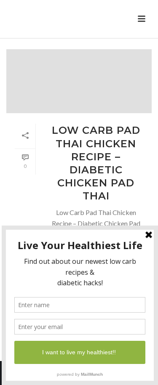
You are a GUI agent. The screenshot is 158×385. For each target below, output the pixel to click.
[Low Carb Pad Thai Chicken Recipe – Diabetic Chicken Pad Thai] (79, 81)
